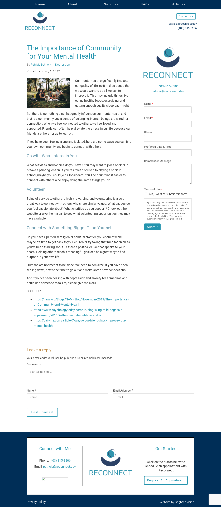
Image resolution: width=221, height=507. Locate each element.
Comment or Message (157, 161)
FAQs (145, 4)
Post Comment (42, 412)
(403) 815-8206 (187, 28)
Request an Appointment (166, 480)
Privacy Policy (36, 502)
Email (148, 118)
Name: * (31, 390)
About (73, 4)
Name (148, 103)
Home (40, 4)
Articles (179, 4)
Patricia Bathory (41, 64)
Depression (62, 64)
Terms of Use (153, 189)
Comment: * (34, 364)
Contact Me (186, 16)
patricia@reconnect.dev (183, 23)
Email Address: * (123, 390)
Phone (148, 132)
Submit (152, 227)
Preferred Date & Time (157, 146)
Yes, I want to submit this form (168, 194)
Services (111, 4)
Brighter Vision (184, 502)
